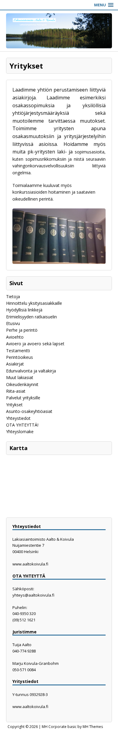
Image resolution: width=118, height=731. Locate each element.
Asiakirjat (15, 364)
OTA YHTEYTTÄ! (22, 425)
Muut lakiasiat (19, 377)
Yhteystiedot (18, 418)
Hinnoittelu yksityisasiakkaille (34, 303)
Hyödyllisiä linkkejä (24, 310)
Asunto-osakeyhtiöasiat (29, 411)
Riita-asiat (15, 391)
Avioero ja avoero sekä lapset (35, 343)
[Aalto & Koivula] (59, 30)
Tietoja (13, 296)
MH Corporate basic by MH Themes (72, 726)
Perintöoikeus (19, 357)
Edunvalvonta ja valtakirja (31, 371)
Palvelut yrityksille (23, 398)
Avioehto (15, 337)
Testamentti (18, 350)
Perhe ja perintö (22, 330)
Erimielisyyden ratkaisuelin (31, 317)
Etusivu (13, 323)
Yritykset (14, 404)
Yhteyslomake (20, 431)
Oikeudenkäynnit (22, 384)
